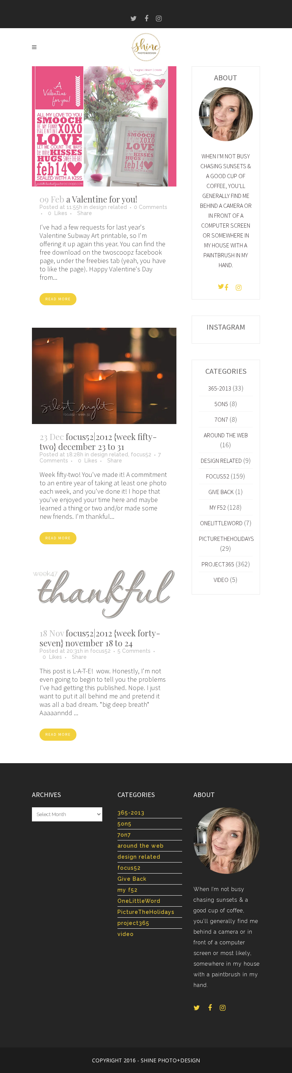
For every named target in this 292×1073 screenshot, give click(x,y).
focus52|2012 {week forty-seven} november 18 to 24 (100, 638)
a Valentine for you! (101, 199)
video (221, 580)
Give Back (221, 492)
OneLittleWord (221, 523)
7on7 (221, 419)
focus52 (141, 454)
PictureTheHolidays (226, 538)
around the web (226, 435)
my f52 (217, 507)
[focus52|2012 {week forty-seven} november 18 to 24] (104, 593)
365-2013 (219, 388)
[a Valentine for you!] (104, 126)
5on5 (221, 404)
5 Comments (134, 651)
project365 (218, 564)
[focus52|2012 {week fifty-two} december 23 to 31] (104, 376)
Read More (58, 299)
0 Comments (150, 207)
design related (108, 207)
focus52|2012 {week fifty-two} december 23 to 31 (98, 441)
